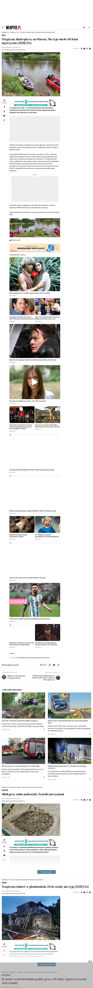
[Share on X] (81, 48)
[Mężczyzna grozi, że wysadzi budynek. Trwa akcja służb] (23, 751)
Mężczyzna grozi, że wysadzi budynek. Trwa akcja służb (20, 766)
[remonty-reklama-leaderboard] (34, 248)
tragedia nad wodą (39, 658)
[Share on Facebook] (4, 107)
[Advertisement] (46, 13)
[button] (3, 27)
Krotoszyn (4, 790)
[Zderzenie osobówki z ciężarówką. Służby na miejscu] (23, 705)
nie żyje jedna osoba (23, 658)
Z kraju (4, 882)
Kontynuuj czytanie (46, 872)
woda (47, 658)
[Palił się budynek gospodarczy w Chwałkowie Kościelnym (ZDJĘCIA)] (69, 751)
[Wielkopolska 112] (13, 27)
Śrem (3, 35)
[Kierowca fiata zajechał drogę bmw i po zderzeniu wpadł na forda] (69, 705)
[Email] (84, 48)
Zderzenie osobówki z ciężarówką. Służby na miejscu (19, 721)
